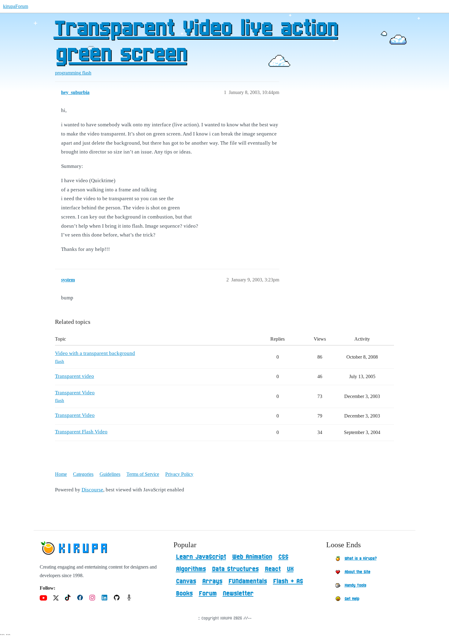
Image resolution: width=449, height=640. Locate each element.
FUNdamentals (247, 581)
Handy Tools (355, 585)
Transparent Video (75, 393)
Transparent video (74, 376)
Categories (83, 474)
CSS (283, 557)
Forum (208, 593)
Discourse (92, 490)
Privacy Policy (179, 474)
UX (290, 569)
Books (184, 593)
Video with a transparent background (95, 353)
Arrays (212, 581)
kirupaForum (15, 6)
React (273, 569)
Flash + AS (288, 581)
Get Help (352, 598)
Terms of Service (142, 474)
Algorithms (191, 569)
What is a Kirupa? (361, 558)
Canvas (186, 581)
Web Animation (252, 557)
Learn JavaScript (201, 557)
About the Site (357, 571)
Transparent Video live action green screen (195, 42)
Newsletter (238, 593)
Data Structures (235, 569)
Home (61, 474)
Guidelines (110, 474)
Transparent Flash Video (81, 432)
